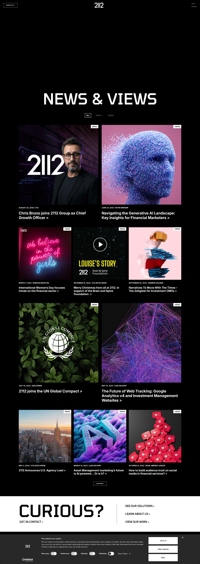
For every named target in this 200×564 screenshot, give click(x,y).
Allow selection (163, 549)
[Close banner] (182, 537)
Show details (122, 554)
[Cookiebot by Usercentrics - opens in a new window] (28, 560)
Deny (163, 557)
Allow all (163, 541)
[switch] (74, 553)
